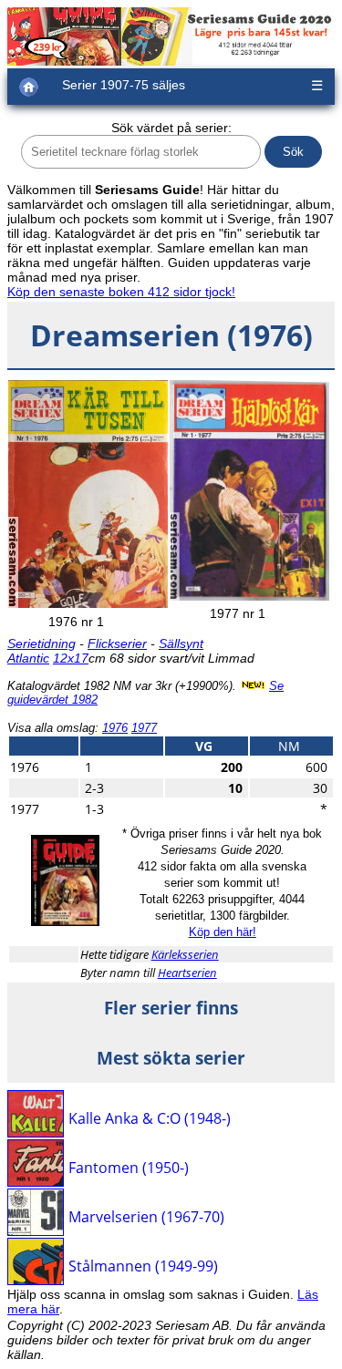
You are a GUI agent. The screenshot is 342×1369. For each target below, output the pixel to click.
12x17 (70, 658)
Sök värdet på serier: (171, 127)
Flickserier (117, 643)
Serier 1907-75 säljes (123, 84)
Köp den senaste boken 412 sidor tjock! (121, 291)
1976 (115, 728)
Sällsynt (181, 643)
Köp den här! (222, 932)
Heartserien (187, 972)
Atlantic (28, 658)
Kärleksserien (185, 954)
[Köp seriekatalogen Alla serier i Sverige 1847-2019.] (65, 921)
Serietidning (41, 643)
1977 (144, 728)
